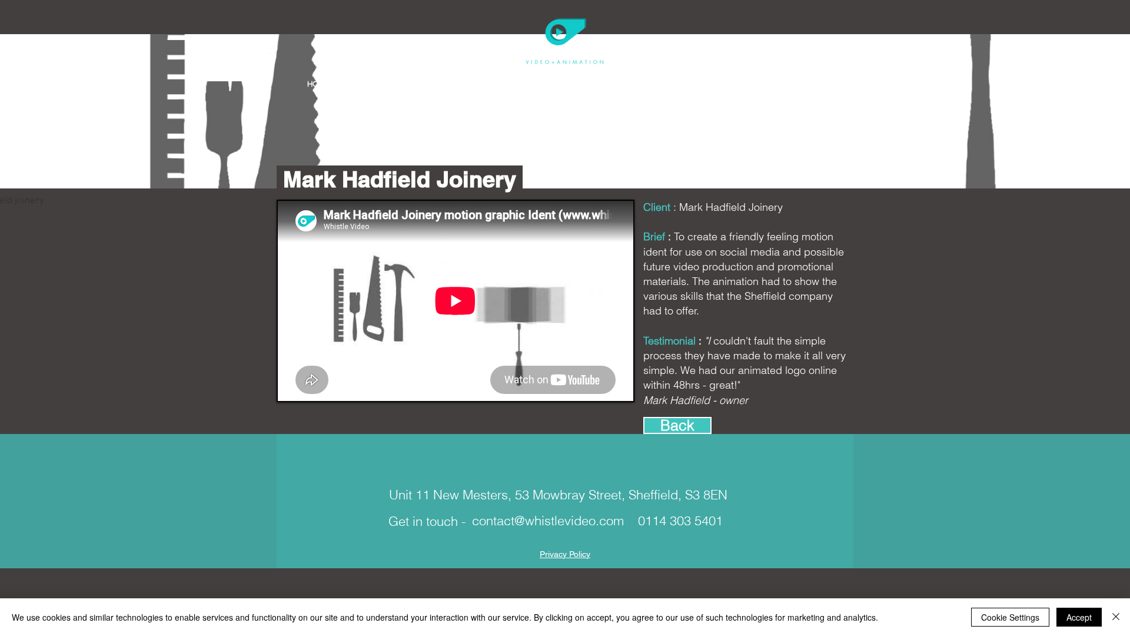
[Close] (1116, 617)
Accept (1079, 617)
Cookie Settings (1010, 617)
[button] (379, 84)
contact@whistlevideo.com (548, 520)
